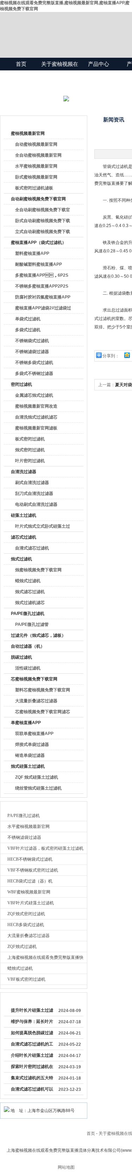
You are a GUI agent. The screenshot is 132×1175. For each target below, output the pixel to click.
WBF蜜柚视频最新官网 (28, 892)
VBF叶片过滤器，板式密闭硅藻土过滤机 (45, 848)
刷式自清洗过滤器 (32, 482)
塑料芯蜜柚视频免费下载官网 (42, 689)
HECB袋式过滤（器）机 (29, 881)
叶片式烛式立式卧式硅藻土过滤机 (42, 528)
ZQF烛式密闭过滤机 (26, 913)
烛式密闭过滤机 (30, 449)
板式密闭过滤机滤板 (34, 188)
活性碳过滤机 (27, 668)
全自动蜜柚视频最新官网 (38, 155)
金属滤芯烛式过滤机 (34, 395)
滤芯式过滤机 (23, 537)
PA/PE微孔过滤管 (32, 624)
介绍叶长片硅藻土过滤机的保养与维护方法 (32, 1057)
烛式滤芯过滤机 (30, 591)
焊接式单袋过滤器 (32, 744)
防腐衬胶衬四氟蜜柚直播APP (42, 297)
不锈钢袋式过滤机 (32, 340)
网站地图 (66, 1167)
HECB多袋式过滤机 (25, 924)
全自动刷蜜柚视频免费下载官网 (42, 211)
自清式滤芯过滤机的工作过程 (32, 1045)
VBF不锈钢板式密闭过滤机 (32, 870)
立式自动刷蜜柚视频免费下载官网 (42, 233)
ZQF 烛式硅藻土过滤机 (36, 777)
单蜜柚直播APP (26, 722)
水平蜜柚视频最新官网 (36, 166)
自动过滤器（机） (28, 646)
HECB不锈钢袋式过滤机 (29, 859)
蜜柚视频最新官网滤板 (36, 428)
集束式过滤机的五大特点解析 (32, 1079)
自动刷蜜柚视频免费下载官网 (38, 198)
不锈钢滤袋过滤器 (32, 351)
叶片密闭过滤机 (30, 460)
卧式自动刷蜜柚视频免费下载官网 (42, 222)
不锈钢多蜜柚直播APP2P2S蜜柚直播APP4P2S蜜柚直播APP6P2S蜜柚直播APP (41, 287)
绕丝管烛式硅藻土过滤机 (38, 788)
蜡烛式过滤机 (27, 580)
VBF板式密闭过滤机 (26, 979)
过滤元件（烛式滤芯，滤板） (38, 635)
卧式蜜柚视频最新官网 (36, 177)
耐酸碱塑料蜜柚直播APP (38, 264)
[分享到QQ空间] (127, 355)
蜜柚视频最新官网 (28, 133)
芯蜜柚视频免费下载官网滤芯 (42, 711)
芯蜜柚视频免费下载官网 (34, 679)
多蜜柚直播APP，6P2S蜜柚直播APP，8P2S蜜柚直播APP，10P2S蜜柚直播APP (43, 277)
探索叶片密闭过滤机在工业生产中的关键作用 (32, 1068)
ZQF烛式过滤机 (22, 946)
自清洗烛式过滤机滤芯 (36, 417)
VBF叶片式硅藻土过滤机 (30, 902)
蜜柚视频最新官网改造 (36, 406)
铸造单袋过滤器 (30, 755)
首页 (21, 64)
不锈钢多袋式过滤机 (34, 362)
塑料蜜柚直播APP (32, 253)
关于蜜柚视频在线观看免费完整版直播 (59, 76)
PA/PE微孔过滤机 (27, 613)
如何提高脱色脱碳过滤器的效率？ (32, 1034)
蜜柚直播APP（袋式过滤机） (38, 242)
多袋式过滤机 (27, 329)
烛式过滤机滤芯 (30, 602)
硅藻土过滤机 (23, 515)
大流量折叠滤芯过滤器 (36, 700)
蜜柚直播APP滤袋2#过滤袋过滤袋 (43, 309)
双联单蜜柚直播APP (34, 733)
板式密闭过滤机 (30, 438)
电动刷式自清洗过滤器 (36, 504)
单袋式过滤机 (27, 318)
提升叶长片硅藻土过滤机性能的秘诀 (32, 1012)
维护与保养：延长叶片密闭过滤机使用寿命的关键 (32, 1023)
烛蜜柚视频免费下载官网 (38, 569)
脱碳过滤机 (21, 657)
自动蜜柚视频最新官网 (36, 144)
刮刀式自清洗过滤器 (34, 493)
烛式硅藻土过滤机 (28, 766)
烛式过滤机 (21, 559)
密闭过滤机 (21, 384)
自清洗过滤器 (23, 471)
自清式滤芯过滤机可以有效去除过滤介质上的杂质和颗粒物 (32, 1090)
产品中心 (98, 64)
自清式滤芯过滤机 (32, 548)
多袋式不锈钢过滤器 (34, 373)
